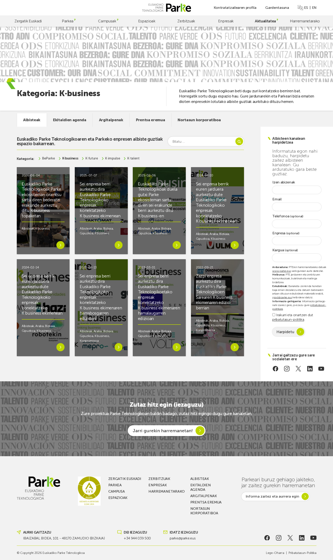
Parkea (67, 21)
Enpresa (285, 233)
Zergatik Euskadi (28, 21)
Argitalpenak (111, 120)
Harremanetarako (305, 21)
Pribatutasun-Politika (302, 553)
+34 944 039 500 (137, 538)
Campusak (107, 21)
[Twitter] (298, 368)
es (306, 8)
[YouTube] (321, 368)
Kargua (285, 250)
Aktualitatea (265, 21)
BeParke (48, 158)
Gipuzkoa (86, 233)
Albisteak (31, 120)
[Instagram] (287, 368)
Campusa (116, 491)
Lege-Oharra (275, 553)
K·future (91, 158)
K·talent (133, 158)
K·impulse (112, 158)
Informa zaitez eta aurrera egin (272, 496)
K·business (70, 158)
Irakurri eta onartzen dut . (292, 317)
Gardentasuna (277, 7)
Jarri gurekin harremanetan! (163, 430)
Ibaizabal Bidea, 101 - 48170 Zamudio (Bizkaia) (64, 538)
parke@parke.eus (182, 538)
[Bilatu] (239, 141)
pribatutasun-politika (288, 319)
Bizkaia (108, 228)
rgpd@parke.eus (282, 297)
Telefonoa (287, 216)
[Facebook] (275, 368)
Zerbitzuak (186, 21)
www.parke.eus (281, 271)
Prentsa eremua (150, 120)
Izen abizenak (283, 182)
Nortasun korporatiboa (199, 120)
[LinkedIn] (310, 368)
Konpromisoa (89, 341)
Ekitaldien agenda (69, 120)
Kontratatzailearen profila (235, 7)
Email (276, 199)
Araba (98, 228)
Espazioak (146, 21)
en (314, 8)
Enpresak (226, 21)
